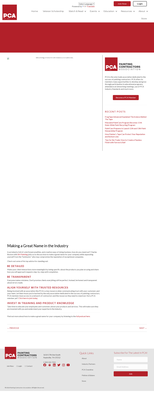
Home (34, 11)
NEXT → (143, 328)
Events (93, 11)
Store (144, 18)
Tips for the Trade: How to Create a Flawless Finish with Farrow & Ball (123, 141)
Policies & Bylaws (88, 375)
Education (109, 11)
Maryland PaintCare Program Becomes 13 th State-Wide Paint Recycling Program (123, 123)
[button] (85, 11)
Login (20, 366)
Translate (91, 6)
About (142, 11)
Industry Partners (88, 364)
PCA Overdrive (87, 370)
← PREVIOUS (13, 328)
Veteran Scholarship (53, 11)
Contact (29, 366)
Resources (126, 11)
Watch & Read (76, 11)
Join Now (10, 366)
